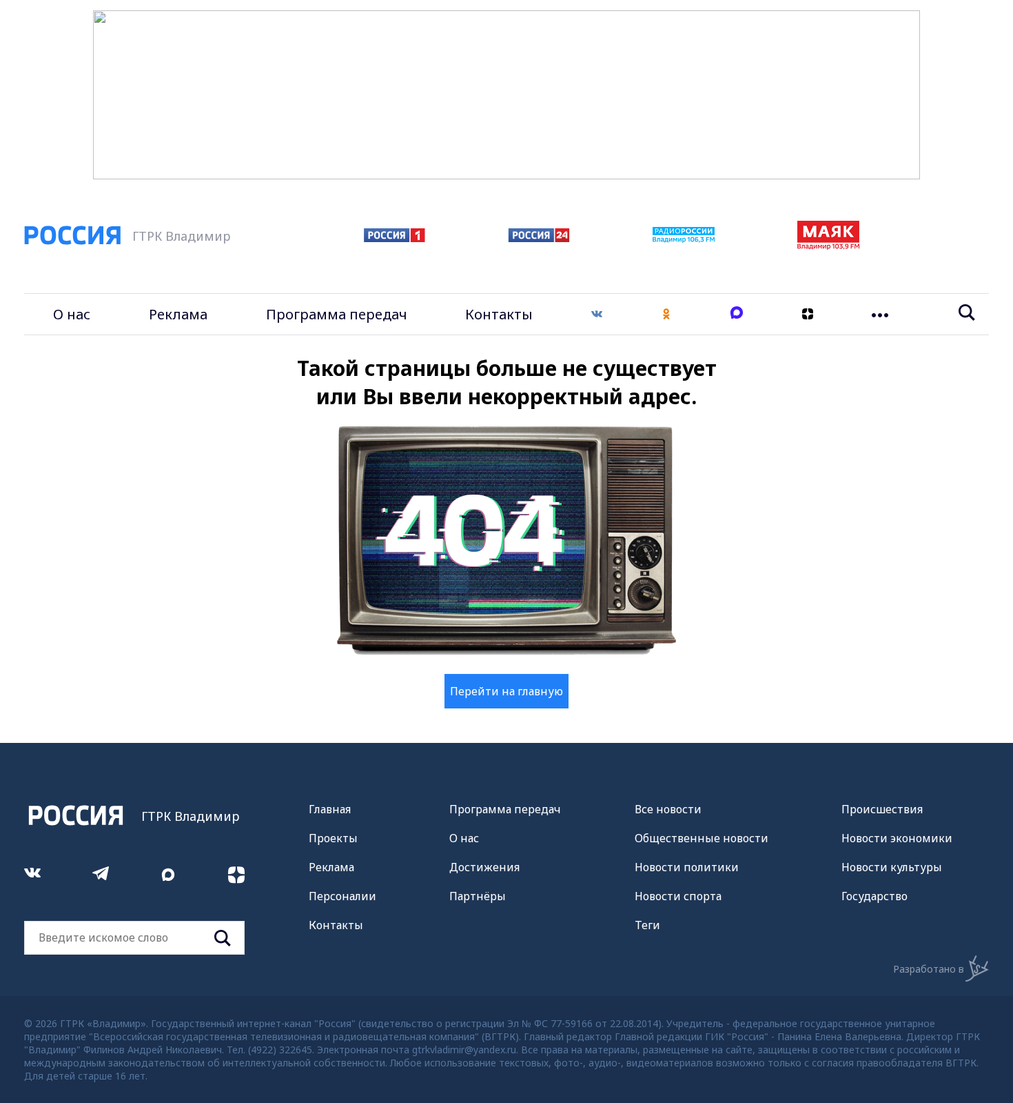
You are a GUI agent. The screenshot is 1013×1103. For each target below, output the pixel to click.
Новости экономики (896, 838)
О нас (71, 314)
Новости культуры (891, 867)
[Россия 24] (539, 238)
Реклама (178, 314)
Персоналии (342, 896)
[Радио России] (684, 239)
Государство (874, 896)
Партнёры (477, 896)
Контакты (499, 314)
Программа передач (336, 314)
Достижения (484, 867)
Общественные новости (701, 838)
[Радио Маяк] (828, 245)
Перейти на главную (506, 691)
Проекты (333, 838)
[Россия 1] (394, 238)
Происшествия (882, 809)
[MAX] (737, 314)
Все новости (668, 809)
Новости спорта (678, 896)
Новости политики (687, 867)
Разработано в (928, 968)
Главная (330, 809)
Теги (647, 925)
